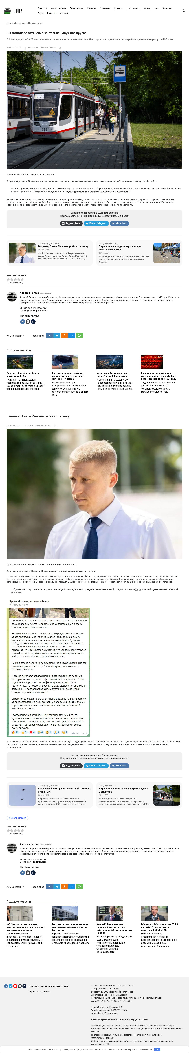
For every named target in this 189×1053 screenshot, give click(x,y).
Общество (42, 8)
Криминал (91, 8)
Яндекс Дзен (72, 223)
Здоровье (167, 8)
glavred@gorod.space (37, 311)
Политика (51, 13)
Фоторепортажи (58, 8)
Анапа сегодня (18, 818)
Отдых (147, 8)
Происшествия (76, 8)
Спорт (40, 13)
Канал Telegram (97, 223)
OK (157, 1049)
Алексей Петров (29, 293)
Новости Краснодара (17, 23)
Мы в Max (121, 223)
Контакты (64, 13)
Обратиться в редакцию (39, 991)
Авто (156, 8)
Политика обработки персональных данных (48, 986)
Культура (118, 8)
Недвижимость (133, 8)
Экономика (105, 8)
